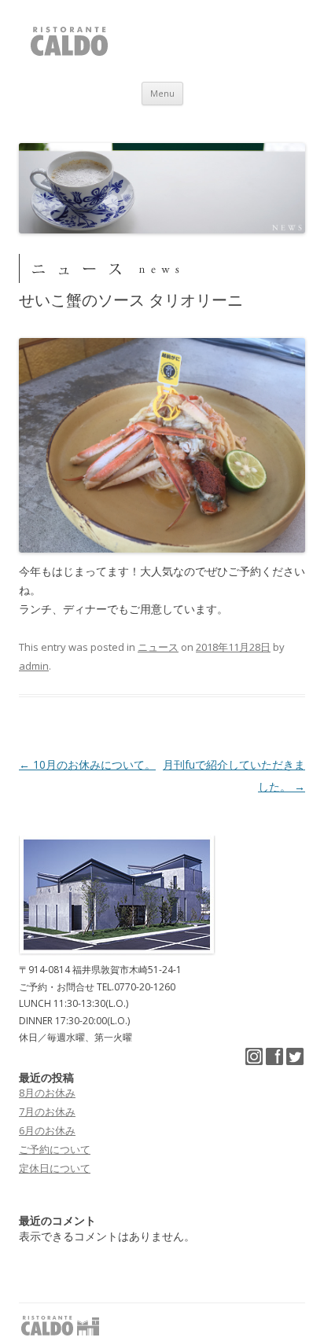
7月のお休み (47, 1111)
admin (34, 666)
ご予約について (54, 1149)
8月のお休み (47, 1093)
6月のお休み (47, 1130)
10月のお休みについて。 (87, 764)
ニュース (158, 647)
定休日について (54, 1168)
